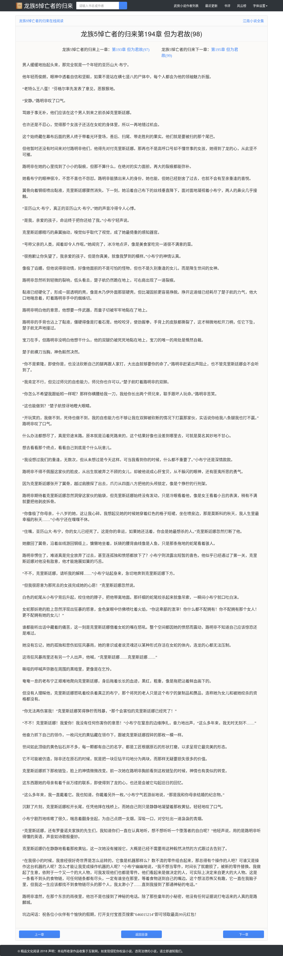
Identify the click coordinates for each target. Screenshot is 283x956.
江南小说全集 (253, 20)
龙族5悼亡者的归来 (48, 5)
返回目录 (141, 934)
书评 (227, 5)
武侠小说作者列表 (186, 5)
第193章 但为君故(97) (130, 49)
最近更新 (211, 5)
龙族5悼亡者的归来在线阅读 (41, 20)
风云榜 (241, 5)
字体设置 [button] (259, 5)
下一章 (243, 934)
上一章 (39, 934)
